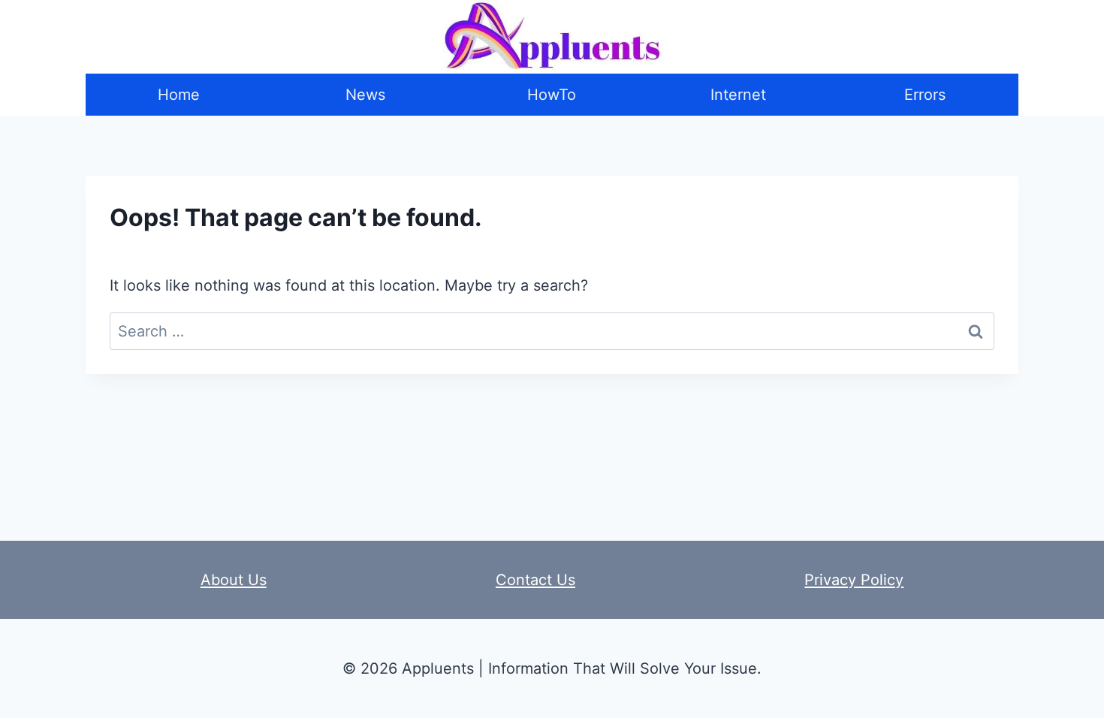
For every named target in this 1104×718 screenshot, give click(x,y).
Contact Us (535, 580)
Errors (925, 95)
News (365, 95)
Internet (738, 95)
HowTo (551, 95)
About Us (234, 580)
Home (179, 95)
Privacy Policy (853, 580)
